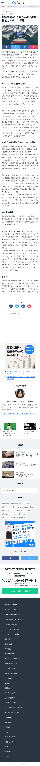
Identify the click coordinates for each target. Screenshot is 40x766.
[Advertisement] (20, 328)
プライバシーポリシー (12, 702)
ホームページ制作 (10, 610)
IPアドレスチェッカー (12, 712)
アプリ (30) (23, 514)
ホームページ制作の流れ (13, 614)
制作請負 (8, 649)
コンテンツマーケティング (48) (11, 510)
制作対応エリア (10, 737)
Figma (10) (6, 503)
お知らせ (8, 732)
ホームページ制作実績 (12, 629)
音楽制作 (8, 688)
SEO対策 (7, 639)
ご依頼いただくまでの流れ (13, 619)
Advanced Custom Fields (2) (21, 507)
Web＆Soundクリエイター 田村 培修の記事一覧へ (19, 414)
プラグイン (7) (7, 507)
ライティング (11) (27, 510)
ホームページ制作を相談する (20, 591)
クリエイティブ (10, 668)
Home (3, 6)
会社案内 (8, 722)
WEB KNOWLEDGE (11, 654)
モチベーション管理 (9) (9, 517)
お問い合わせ (9, 742)
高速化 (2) (15, 503)
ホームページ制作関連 (12, 6)
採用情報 (8, 727)
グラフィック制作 (10, 693)
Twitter (7, 756)
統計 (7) (33, 507)
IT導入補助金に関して (12, 624)
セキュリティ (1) (25, 503)
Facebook (8, 751)
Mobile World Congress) (13, 58)
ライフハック (9, 678)
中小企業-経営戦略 (11, 673)
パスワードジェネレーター (13, 707)
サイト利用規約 (10, 698)
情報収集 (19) (22, 517)
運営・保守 (8, 644)
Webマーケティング (11, 663)
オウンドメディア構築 (12, 634)
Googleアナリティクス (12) (10, 514)
